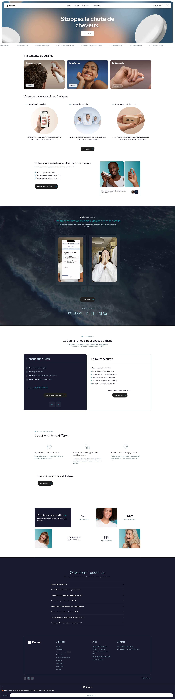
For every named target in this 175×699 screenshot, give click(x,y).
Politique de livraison (99, 649)
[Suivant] (91, 289)
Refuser (5, 695)
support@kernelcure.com (125, 646)
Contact (59, 661)
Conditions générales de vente (101, 652)
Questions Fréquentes (100, 646)
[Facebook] (25, 678)
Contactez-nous (98, 659)
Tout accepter (91, 695)
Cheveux (76, 5)
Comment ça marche (63, 658)
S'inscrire (59, 669)
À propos (85, 5)
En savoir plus (58, 690)
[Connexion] (167, 5)
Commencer (157, 5)
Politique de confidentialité (101, 656)
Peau (68, 5)
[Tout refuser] (2, 686)
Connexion (60, 666)
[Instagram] (28, 678)
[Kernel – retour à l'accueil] (34, 642)
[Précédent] (84, 289)
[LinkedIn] (32, 678)
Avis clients (59, 663)
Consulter (87, 33)
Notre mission (60, 655)
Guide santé (96, 5)
